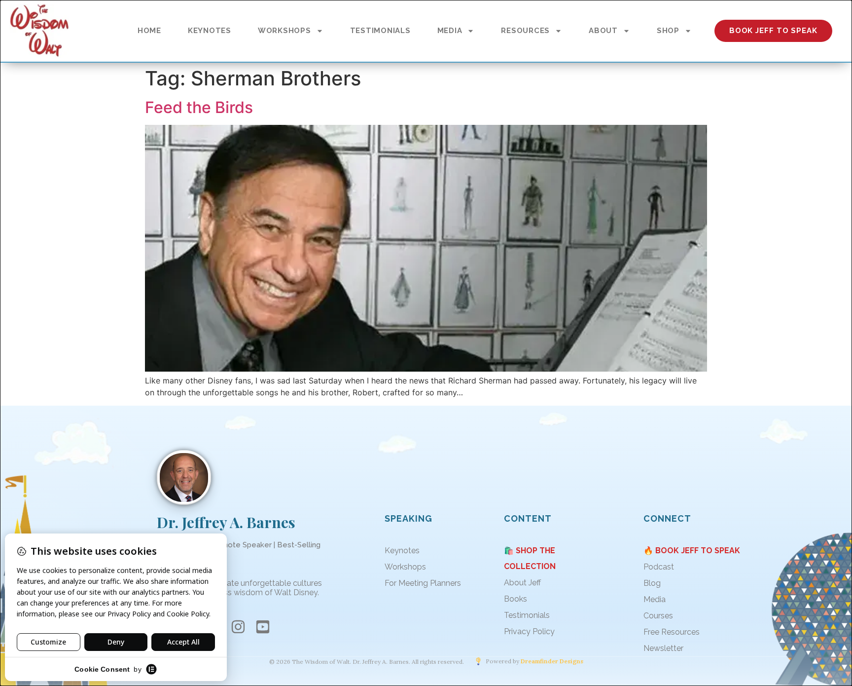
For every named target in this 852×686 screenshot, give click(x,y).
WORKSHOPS (284, 30)
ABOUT (603, 30)
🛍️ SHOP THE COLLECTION (530, 558)
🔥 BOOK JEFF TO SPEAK (691, 550)
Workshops (405, 567)
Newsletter (663, 648)
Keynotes (402, 550)
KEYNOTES (209, 30)
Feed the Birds (199, 107)
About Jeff (522, 582)
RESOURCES (525, 30)
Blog (652, 583)
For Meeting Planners (423, 583)
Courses (658, 615)
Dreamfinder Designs (552, 661)
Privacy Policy (529, 631)
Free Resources (671, 632)
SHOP (668, 30)
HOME (149, 30)
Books (515, 599)
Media (654, 599)
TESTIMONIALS (380, 30)
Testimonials (527, 615)
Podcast (658, 567)
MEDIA (449, 30)
